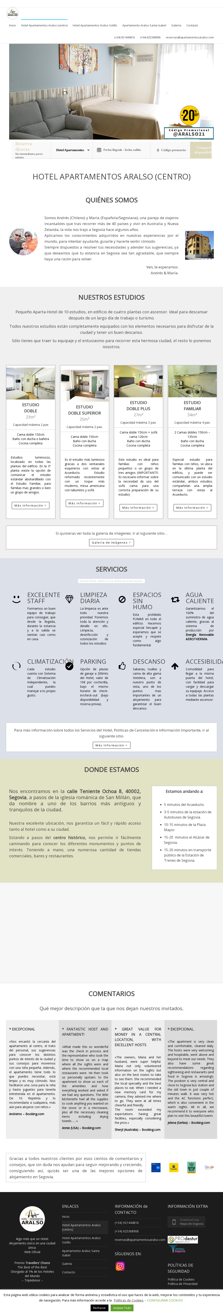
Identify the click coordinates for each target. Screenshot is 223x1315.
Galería (176, 25)
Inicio (12, 25)
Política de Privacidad (183, 1284)
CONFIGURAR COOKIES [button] (165, 1300)
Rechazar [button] (99, 1308)
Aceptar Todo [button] (122, 1308)
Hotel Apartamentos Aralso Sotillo (95, 25)
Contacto (192, 25)
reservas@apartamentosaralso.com (190, 37)
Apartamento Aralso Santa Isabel (144, 25)
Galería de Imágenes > (111, 542)
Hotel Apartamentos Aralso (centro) (44, 25)
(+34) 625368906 (150, 37)
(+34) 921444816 (124, 37)
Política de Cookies (181, 1279)
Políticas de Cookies (129, 1300)
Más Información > (31, 505)
